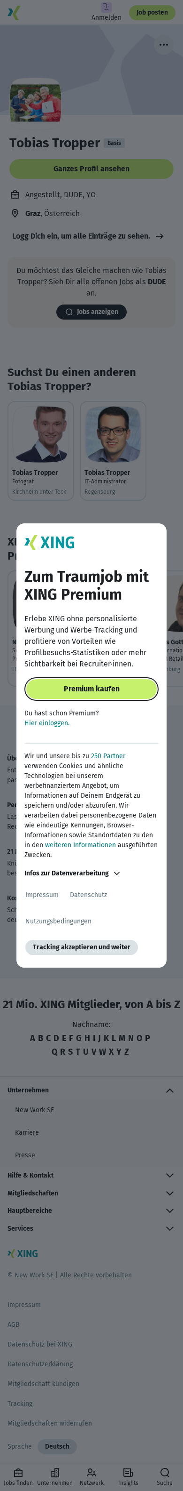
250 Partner (108, 756)
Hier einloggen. (46, 723)
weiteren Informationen (80, 845)
